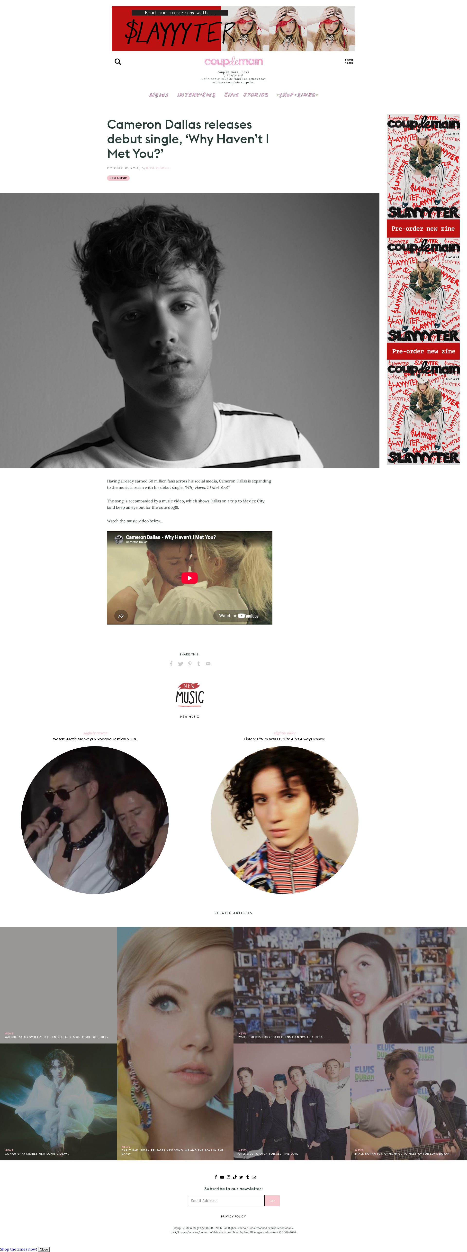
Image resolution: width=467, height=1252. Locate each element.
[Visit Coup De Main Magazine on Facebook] (216, 1177)
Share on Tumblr (199, 664)
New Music (118, 178)
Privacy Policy (233, 1216)
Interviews (196, 92)
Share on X (180, 664)
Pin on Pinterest (190, 664)
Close (44, 1249)
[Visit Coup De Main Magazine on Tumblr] (247, 1177)
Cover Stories (246, 92)
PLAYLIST (349, 61)
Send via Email (208, 664)
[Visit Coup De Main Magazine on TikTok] (235, 1177)
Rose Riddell (158, 168)
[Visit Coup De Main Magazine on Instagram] (228, 1177)
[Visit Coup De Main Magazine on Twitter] (241, 1177)
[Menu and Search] (118, 62)
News (159, 98)
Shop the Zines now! (18, 1249)
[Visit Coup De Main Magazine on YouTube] (222, 1177)
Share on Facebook (171, 664)
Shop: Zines (297, 92)
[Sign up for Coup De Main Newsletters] (254, 1177)
